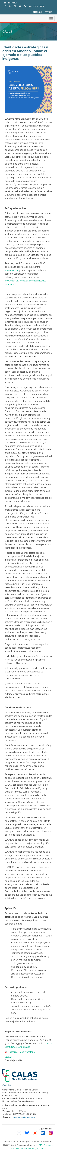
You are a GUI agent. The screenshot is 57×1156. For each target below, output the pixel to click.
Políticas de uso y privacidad (33, 1148)
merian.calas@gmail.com (23, 1117)
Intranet (12, 3)
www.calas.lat (11, 270)
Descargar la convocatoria (21, 1052)
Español (49, 12)
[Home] (5, 3)
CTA (40, 1145)
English (37, 12)
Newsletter (38, 6)
